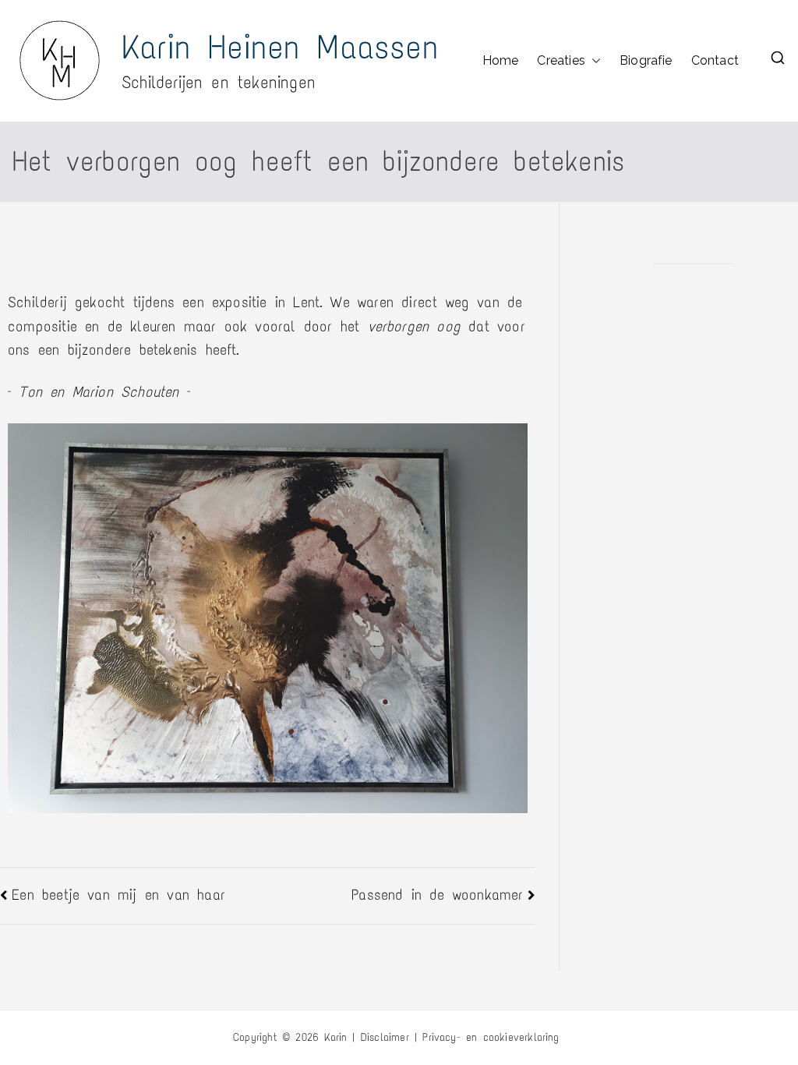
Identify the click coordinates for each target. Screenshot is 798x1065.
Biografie (646, 60)
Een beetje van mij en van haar (118, 895)
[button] (593, 61)
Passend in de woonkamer (437, 895)
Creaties (561, 60)
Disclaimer (385, 1037)
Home (500, 60)
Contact (715, 60)
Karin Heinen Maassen (280, 47)
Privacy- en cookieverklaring (490, 1037)
